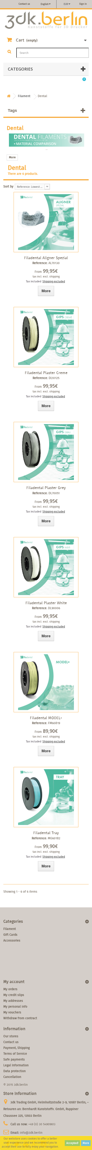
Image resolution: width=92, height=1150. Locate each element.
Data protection (14, 1071)
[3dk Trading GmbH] (46, 20)
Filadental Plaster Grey (46, 487)
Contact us (24, 4)
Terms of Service (15, 1053)
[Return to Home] (8, 96)
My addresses (13, 1000)
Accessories (11, 940)
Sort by (8, 186)
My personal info (15, 1006)
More (86, 1143)
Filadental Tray (46, 832)
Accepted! (72, 1143)
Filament (9, 929)
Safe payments (14, 1059)
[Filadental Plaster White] (46, 567)
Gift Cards (10, 934)
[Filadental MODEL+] (46, 682)
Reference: (40, 263)
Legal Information (16, 1065)
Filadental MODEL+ (46, 717)
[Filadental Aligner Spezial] (46, 222)
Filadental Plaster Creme (46, 372)
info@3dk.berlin (31, 1132)
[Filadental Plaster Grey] (46, 452)
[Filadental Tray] (46, 797)
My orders (10, 989)
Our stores (10, 1036)
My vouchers (12, 1012)
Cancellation (12, 1077)
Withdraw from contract (20, 1018)
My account (14, 982)
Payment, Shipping (16, 1048)
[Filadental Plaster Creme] (46, 337)
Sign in (83, 4)
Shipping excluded (53, 281)
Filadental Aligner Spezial (46, 257)
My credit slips (13, 995)
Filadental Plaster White (46, 602)
